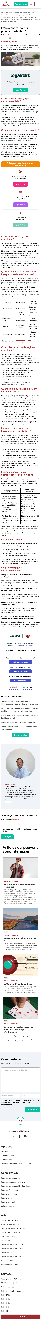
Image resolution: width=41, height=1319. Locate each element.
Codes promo (21, 4)
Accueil (3, 12)
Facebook (19, 1136)
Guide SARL (5, 1303)
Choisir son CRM (7, 1252)
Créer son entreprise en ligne (11, 1178)
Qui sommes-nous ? (8, 1155)
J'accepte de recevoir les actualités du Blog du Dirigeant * (20, 830)
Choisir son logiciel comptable (12, 1244)
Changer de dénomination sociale (13, 1228)
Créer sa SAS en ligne (8, 1198)
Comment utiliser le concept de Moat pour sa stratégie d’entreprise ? (18, 1029)
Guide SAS (5, 1307)
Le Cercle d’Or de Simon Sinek (18, 984)
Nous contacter (6, 1151)
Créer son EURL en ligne (9, 1190)
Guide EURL (5, 1295)
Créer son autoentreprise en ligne (13, 1182)
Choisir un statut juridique (10, 1283)
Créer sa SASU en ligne (9, 1202)
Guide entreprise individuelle (11, 1291)
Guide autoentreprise (8, 1287)
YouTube (25, 1136)
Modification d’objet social (10, 1232)
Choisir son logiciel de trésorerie (12, 1256)
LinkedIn (8, 802)
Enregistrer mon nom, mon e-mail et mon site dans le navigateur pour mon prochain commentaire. (20, 1102)
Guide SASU (5, 1299)
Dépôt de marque (7, 1240)
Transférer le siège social (10, 1224)
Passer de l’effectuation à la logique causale (18, 722)
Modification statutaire (9, 1220)
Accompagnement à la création (12, 1279)
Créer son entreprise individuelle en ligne (15, 1186)
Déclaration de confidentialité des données (16, 1163)
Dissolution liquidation (9, 1236)
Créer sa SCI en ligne (8, 1206)
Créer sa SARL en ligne (9, 1194)
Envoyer (7, 836)
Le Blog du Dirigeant (6, 4)
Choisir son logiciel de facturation (13, 1248)
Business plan (20, 340)
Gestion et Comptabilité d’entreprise (19, 12)
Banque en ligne (7, 1260)
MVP (29, 340)
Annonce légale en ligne (9, 1264)
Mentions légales (7, 1159)
